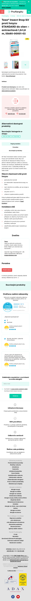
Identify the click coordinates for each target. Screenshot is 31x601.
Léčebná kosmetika (15, 471)
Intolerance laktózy (15, 495)
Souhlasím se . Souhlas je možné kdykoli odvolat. (16, 390)
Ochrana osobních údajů (15, 540)
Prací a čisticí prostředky (15, 481)
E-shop (13, 16)
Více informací (10, 76)
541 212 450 (22, 113)
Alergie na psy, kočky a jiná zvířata (15, 497)
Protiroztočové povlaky (15, 462)
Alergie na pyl (15, 489)
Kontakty (15, 536)
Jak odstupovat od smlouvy (15, 522)
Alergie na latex (15, 510)
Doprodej (16, 136)
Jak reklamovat (15, 520)
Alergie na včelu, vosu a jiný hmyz (15, 506)
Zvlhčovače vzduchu (15, 477)
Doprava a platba (15, 518)
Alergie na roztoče (15, 493)
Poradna (15, 147)
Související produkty (15, 150)
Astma (15, 508)
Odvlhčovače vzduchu (15, 475)
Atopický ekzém (16, 499)
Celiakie (15, 504)
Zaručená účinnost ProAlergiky (12, 538)
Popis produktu (15, 143)
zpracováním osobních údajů (19, 389)
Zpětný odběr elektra (15, 528)
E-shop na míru (12, 570)
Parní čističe (15, 473)
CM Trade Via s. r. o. (20, 555)
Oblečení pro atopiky (15, 483)
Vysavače (15, 469)
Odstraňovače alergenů (15, 479)
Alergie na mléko (15, 491)
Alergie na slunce (15, 512)
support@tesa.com (10, 255)
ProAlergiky (5, 16)
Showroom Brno (15, 526)
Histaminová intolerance (16, 502)
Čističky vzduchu (15, 464)
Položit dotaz (7, 269)
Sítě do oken (7, 136)
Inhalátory (15, 467)
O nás (15, 534)
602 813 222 (11, 113)
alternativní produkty (9, 90)
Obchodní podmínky (15, 524)
